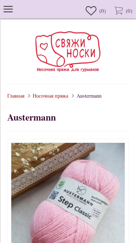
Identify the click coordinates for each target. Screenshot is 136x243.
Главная (15, 95)
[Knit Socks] (68, 73)
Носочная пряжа (50, 95)
